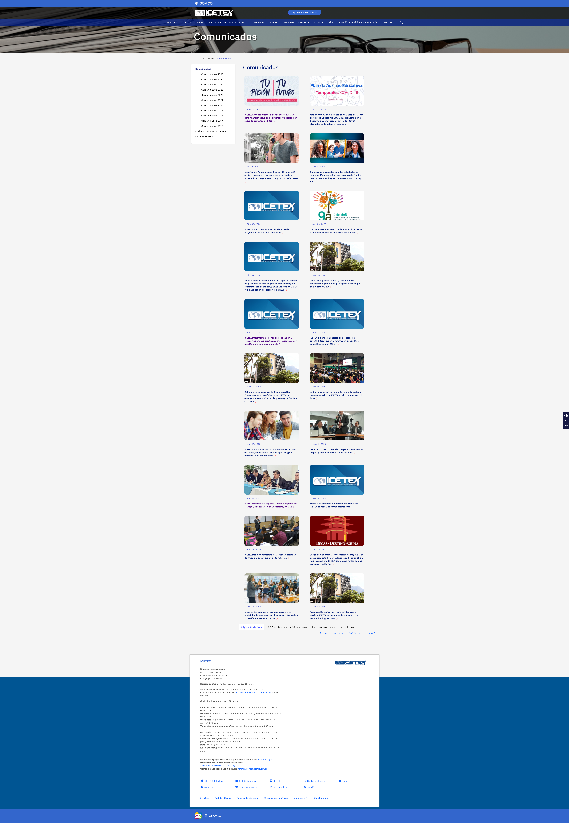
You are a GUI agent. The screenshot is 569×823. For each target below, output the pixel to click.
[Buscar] (401, 22)
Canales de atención (247, 798)
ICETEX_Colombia (247, 781)
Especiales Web (204, 136)
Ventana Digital (265, 759)
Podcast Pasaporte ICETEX (210, 131)
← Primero (323, 633)
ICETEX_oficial (280, 787)
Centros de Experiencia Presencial (254, 692)
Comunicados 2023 (212, 89)
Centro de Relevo (316, 781)
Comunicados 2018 (212, 115)
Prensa (273, 22)
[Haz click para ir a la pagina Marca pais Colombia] (198, 815)
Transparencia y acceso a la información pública (308, 22)
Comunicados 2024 (212, 84)
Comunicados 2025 (212, 79)
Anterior (339, 633)
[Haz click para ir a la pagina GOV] (213, 815)
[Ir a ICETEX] (214, 13)
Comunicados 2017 (212, 120)
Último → (370, 633)
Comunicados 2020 (212, 105)
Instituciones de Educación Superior (228, 22)
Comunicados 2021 (212, 100)
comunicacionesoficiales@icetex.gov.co (220, 765)
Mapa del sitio (301, 798)
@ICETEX (208, 787)
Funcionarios (321, 798)
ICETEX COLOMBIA (213, 781)
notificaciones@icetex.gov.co (252, 769)
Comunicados (203, 69)
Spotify (311, 787)
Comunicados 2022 (212, 94)
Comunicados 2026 (212, 74)
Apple (344, 781)
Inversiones (258, 22)
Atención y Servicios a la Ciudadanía (358, 22)
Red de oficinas (223, 798)
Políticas (204, 798)
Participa (387, 22)
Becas (200, 22)
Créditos (187, 22)
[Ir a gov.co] (204, 3)
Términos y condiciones (276, 798)
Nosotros (172, 22)
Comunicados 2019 (212, 110)
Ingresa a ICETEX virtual (305, 12)
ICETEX (276, 781)
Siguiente (354, 633)
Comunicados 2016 (212, 126)
